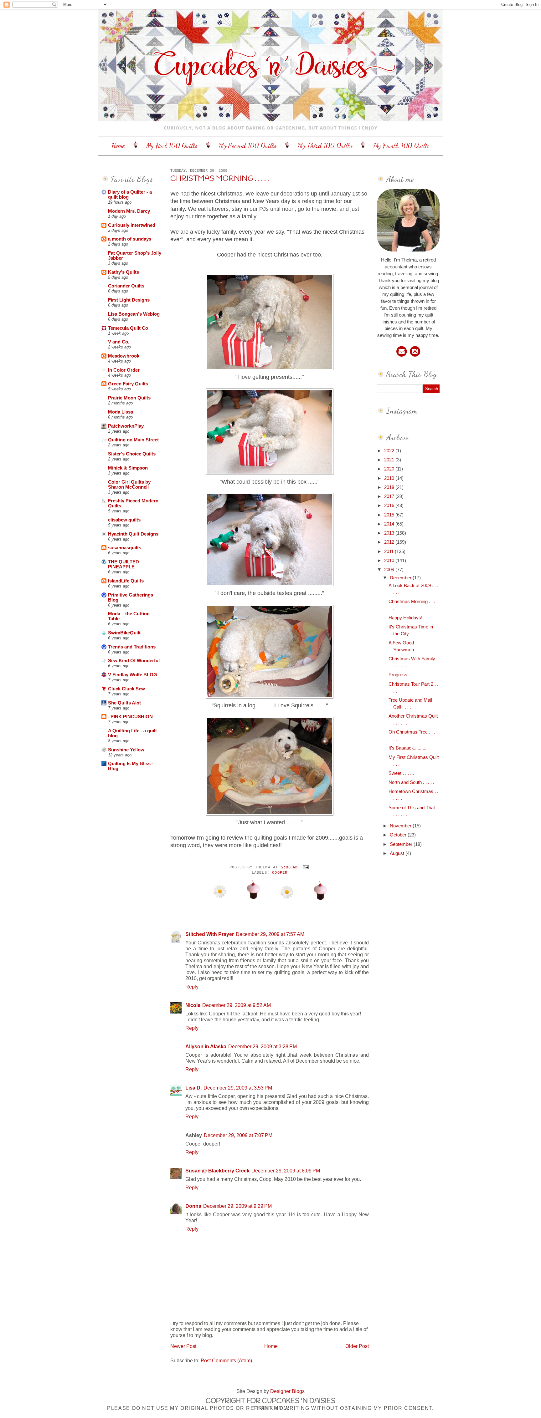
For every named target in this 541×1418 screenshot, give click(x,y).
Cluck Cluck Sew (126, 688)
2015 (389, 514)
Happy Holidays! (405, 617)
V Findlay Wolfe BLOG (132, 674)
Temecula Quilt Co (128, 328)
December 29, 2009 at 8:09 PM (285, 1170)
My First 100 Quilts (172, 145)
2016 (389, 505)
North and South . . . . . (411, 782)
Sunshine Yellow (126, 749)
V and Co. (118, 341)
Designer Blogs (287, 1391)
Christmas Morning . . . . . (219, 178)
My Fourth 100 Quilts (402, 145)
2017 (389, 496)
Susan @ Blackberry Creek (217, 1170)
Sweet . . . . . (401, 773)
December (401, 577)
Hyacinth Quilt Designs (133, 533)
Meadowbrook (123, 355)
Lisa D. (193, 1087)
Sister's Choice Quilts (132, 453)
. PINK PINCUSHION (130, 716)
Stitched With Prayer (209, 934)
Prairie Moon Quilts (129, 397)
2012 (389, 542)
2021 (389, 459)
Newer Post (183, 1346)
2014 (389, 523)
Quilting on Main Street (133, 439)
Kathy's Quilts (123, 272)
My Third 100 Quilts (325, 145)
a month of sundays (129, 238)
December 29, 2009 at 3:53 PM (238, 1087)
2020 (389, 468)
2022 (389, 450)
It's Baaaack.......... (407, 747)
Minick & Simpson (128, 467)
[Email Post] (305, 867)
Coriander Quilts (126, 285)
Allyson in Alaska (205, 1046)
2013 (389, 533)
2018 (389, 487)
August (397, 853)
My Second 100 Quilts (247, 145)
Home (118, 145)
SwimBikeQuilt (124, 632)
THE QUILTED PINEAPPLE (123, 564)
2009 (389, 569)
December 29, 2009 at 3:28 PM (262, 1046)
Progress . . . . (403, 674)
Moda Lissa (120, 411)
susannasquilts (124, 547)
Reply (191, 986)
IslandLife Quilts (126, 580)
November (401, 825)
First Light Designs (129, 299)
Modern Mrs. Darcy (129, 211)
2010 (389, 560)
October (399, 834)
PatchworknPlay (126, 426)
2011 (389, 551)
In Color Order (124, 370)
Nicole (192, 1005)
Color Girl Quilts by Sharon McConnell (129, 485)
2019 (389, 478)
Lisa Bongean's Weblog (134, 314)
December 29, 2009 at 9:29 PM (237, 1206)
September (402, 844)
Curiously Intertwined (131, 225)
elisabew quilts (124, 519)
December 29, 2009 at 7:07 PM (238, 1135)
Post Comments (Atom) (226, 1360)
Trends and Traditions (132, 646)
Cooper (279, 873)
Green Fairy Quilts (128, 383)
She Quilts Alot (124, 702)
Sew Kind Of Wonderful (134, 660)
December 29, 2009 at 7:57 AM (270, 934)
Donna (193, 1206)
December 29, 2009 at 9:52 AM (236, 1005)
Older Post (357, 1346)
